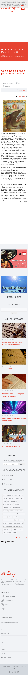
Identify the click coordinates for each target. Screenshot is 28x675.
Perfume (20, 529)
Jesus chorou (6, 514)
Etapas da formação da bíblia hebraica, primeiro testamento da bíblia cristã (12, 343)
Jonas (24, 96)
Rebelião (21, 520)
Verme (14, 532)
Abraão (14, 529)
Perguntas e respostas (9, 596)
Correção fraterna (12, 501)
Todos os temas (21, 538)
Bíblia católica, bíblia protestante (9, 622)
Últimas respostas (8, 476)
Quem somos (7, 609)
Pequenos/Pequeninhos (18, 514)
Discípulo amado (18, 523)
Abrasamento (16, 507)
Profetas (20, 96)
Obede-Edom (18, 510)
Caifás (4, 523)
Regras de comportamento (8, 642)
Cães (22, 498)
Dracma (5, 498)
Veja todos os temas (6, 657)
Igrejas (3, 646)
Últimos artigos (8, 484)
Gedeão (15, 517)
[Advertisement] (14, 27)
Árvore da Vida (7, 529)
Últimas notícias (8, 480)
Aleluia (5, 517)
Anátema (17, 504)
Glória (10, 517)
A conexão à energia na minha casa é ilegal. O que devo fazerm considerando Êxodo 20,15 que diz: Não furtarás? (13, 395)
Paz (13, 520)
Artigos (6, 604)
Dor (4, 532)
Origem (11, 510)
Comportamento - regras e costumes (12, 526)
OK (18, 7)
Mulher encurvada (8, 504)
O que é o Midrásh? (7, 369)
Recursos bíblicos (8, 600)
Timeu (17, 498)
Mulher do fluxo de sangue (10, 495)
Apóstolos (11, 498)
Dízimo (20, 495)
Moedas (3, 629)
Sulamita (5, 510)
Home (2, 55)
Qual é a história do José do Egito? (11, 446)
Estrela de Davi (7, 507)
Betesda (9, 532)
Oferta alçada (6, 520)
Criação (3, 649)
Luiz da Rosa (22, 90)
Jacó (16, 520)
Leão (4, 501)
